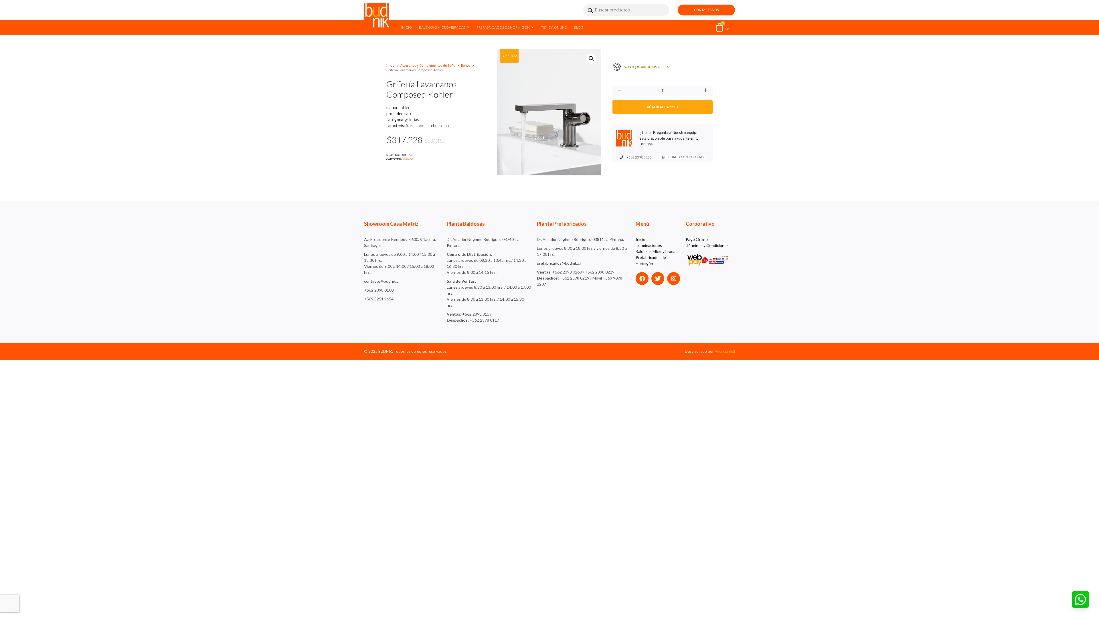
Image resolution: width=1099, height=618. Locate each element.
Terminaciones (649, 245)
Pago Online (697, 239)
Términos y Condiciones (707, 245)
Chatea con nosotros (686, 157)
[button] (591, 59)
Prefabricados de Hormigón (503, 27)
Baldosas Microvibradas (442, 27)
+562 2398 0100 (639, 157)
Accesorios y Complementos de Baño (427, 65)
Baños (465, 65)
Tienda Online (554, 27)
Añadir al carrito (662, 107)
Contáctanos (706, 9)
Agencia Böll (725, 351)
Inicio (406, 27)
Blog (579, 27)
